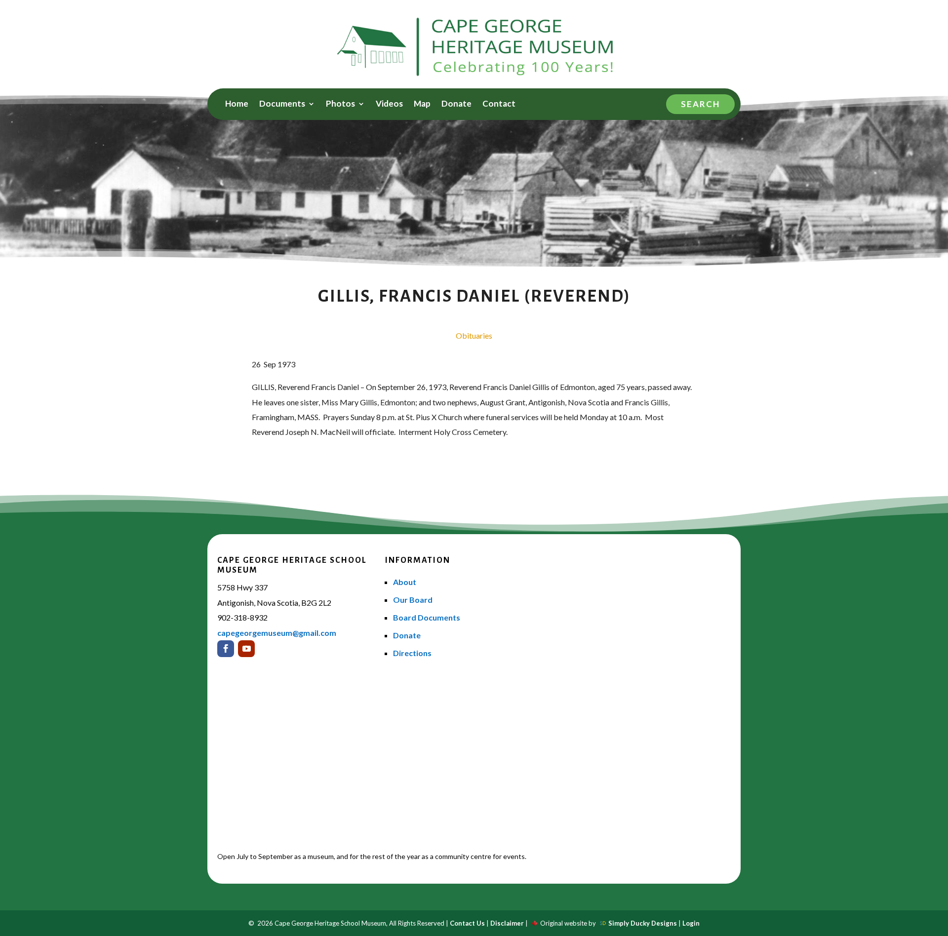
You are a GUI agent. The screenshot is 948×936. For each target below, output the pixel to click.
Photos (340, 104)
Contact (498, 104)
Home (236, 104)
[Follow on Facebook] (225, 648)
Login (691, 923)
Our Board (413, 599)
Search (700, 104)
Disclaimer (507, 923)
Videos (389, 104)
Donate (456, 104)
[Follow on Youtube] (246, 648)
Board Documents (426, 617)
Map (422, 104)
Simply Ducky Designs (642, 923)
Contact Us (467, 923)
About (404, 581)
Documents (282, 104)
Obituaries (474, 335)
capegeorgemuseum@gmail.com (276, 632)
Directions (412, 653)
